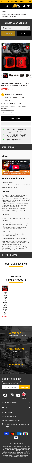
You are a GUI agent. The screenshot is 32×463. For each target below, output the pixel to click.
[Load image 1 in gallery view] (5, 75)
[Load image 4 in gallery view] (22, 75)
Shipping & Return (10, 255)
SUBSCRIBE (24, 387)
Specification (8, 147)
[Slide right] (30, 76)
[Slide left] (1, 76)
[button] (3, 6)
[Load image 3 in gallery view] (16, 75)
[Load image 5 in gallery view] (27, 75)
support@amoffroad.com (18, 367)
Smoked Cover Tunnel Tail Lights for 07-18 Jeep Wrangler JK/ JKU (5, 303)
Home (3, 12)
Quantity (4, 108)
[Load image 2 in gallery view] (11, 75)
